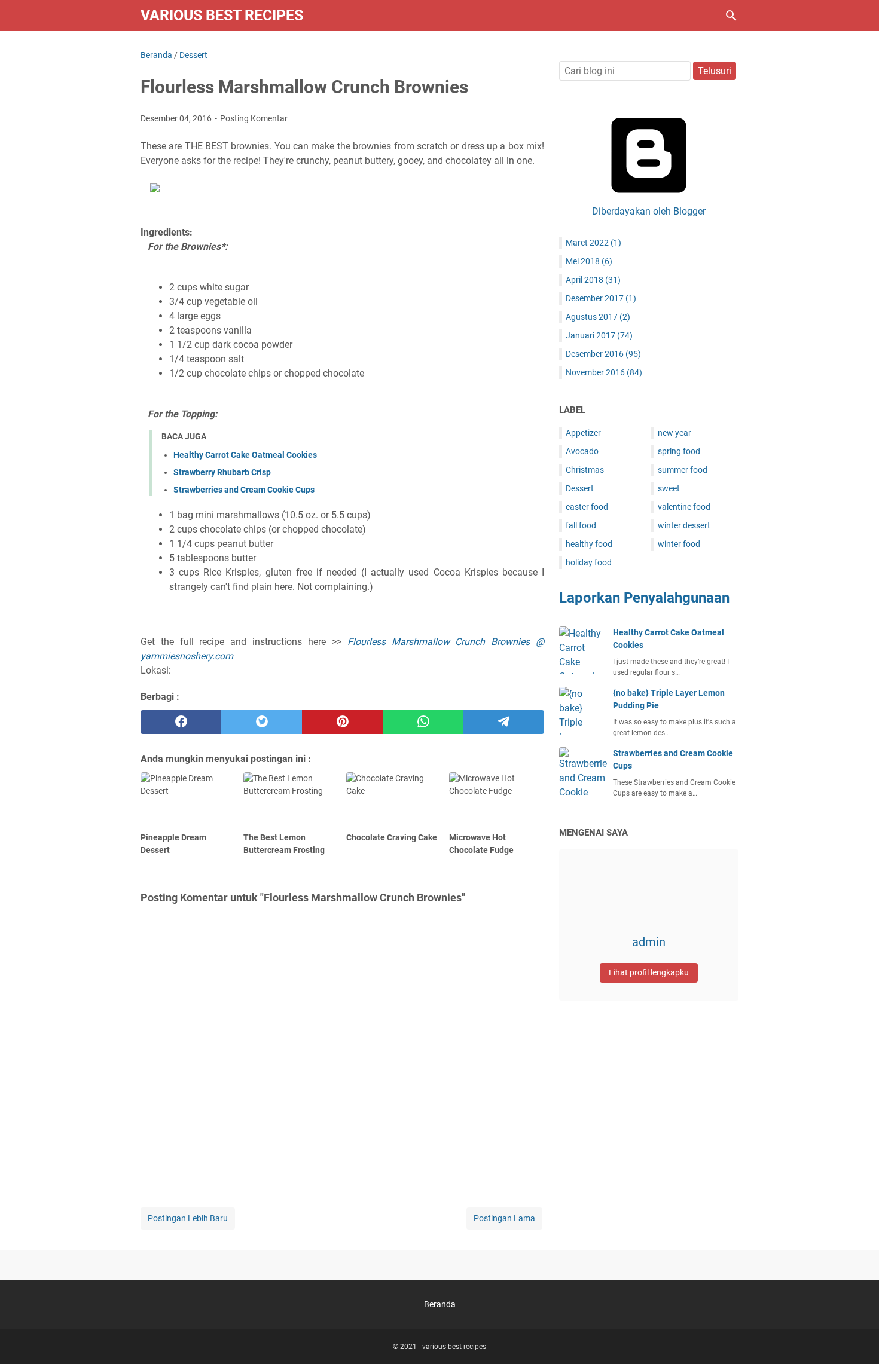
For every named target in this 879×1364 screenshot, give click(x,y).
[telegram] (503, 722)
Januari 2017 (599, 335)
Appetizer (583, 433)
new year (674, 433)
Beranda (440, 1304)
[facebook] (181, 722)
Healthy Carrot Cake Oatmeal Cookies (245, 455)
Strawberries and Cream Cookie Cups (244, 489)
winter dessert (684, 525)
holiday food (589, 562)
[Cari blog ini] (731, 15)
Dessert (580, 488)
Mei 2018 (589, 261)
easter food (587, 507)
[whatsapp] (423, 722)
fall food (581, 525)
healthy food (589, 544)
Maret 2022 (593, 242)
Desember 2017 (601, 298)
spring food (679, 451)
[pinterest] (342, 722)
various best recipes (222, 15)
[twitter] (261, 722)
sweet (669, 488)
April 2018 (593, 280)
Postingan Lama (504, 1218)
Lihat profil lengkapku (649, 972)
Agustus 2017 (598, 317)
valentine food (684, 507)
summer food (682, 470)
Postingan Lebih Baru (188, 1218)
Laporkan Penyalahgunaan (644, 597)
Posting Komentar (254, 118)
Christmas (585, 470)
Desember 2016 (603, 354)
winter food (679, 544)
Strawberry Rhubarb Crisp (222, 472)
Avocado (582, 451)
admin (649, 942)
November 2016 (604, 372)
